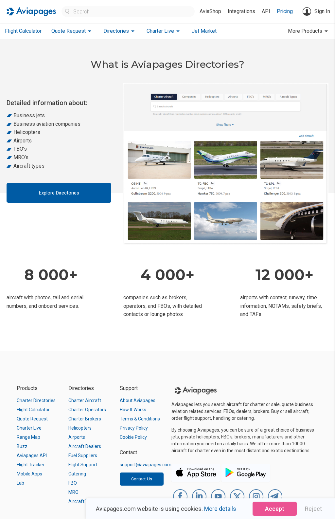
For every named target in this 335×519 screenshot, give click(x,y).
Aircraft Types (83, 501)
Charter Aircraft (84, 400)
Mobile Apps (29, 473)
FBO (72, 483)
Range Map (28, 437)
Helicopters (80, 428)
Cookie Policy (133, 437)
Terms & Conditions (140, 418)
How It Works (133, 409)
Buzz (22, 446)
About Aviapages (137, 400)
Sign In (322, 11)
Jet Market (204, 31)
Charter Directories (36, 400)
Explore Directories (59, 193)
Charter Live (29, 428)
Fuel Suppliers (82, 455)
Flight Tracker (30, 464)
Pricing (285, 11)
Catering (77, 473)
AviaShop (210, 11)
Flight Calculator (23, 31)
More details (220, 508)
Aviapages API (32, 455)
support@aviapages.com (145, 464)
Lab (20, 483)
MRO (73, 492)
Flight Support (82, 464)
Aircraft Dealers (84, 446)
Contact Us (141, 478)
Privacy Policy (134, 428)
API (266, 11)
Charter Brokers (84, 418)
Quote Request (32, 418)
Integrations (241, 11)
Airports (76, 437)
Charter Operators (87, 409)
